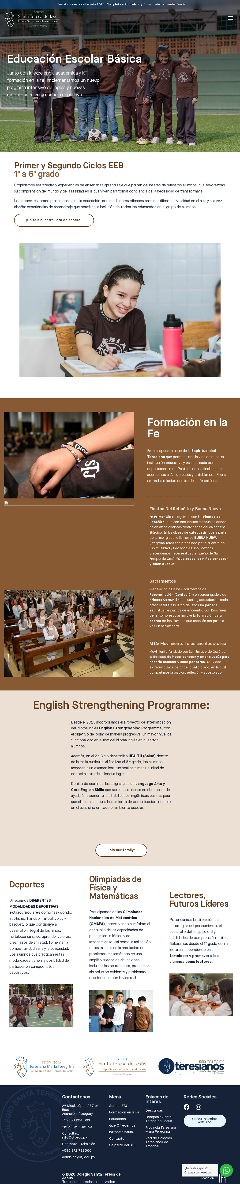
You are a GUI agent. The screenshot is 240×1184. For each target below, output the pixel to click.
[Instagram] (199, 1107)
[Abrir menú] (230, 18)
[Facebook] (187, 1107)
